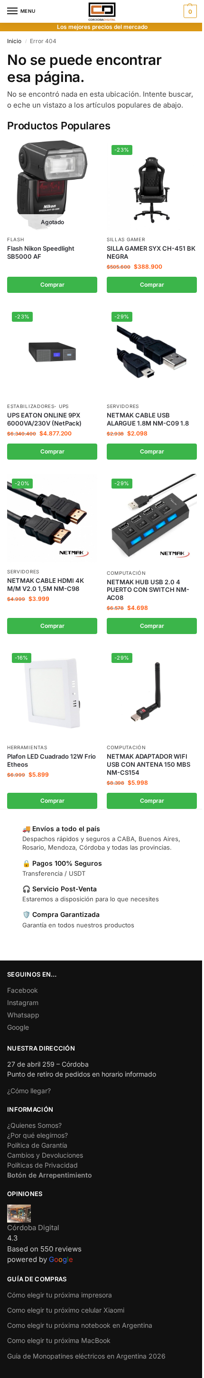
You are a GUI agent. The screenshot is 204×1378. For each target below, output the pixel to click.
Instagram (22, 1002)
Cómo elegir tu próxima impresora (59, 1295)
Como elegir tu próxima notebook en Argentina (79, 1325)
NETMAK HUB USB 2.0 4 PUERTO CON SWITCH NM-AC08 (148, 590)
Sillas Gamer (126, 239)
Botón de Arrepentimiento (49, 1175)
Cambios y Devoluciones (45, 1155)
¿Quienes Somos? (34, 1125)
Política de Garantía (37, 1145)
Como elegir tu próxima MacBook (59, 1340)
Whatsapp (23, 1015)
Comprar (52, 284)
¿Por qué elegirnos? (37, 1135)
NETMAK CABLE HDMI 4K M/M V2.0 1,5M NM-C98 (45, 584)
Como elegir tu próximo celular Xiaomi (65, 1310)
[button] (189, 11)
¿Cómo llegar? (29, 1091)
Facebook (22, 990)
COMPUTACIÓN (126, 573)
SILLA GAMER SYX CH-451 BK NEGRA (151, 252)
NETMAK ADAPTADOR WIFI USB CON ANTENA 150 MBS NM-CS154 (148, 764)
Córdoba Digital (33, 1227)
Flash (15, 239)
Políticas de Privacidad (42, 1165)
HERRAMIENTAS (27, 747)
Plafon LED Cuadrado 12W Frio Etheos (51, 760)
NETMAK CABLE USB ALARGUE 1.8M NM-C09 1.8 (148, 419)
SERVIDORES (123, 406)
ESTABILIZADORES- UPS (38, 406)
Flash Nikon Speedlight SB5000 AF (40, 252)
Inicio (14, 41)
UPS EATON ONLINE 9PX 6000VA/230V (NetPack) (44, 419)
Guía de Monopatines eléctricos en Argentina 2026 (86, 1356)
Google (18, 1027)
